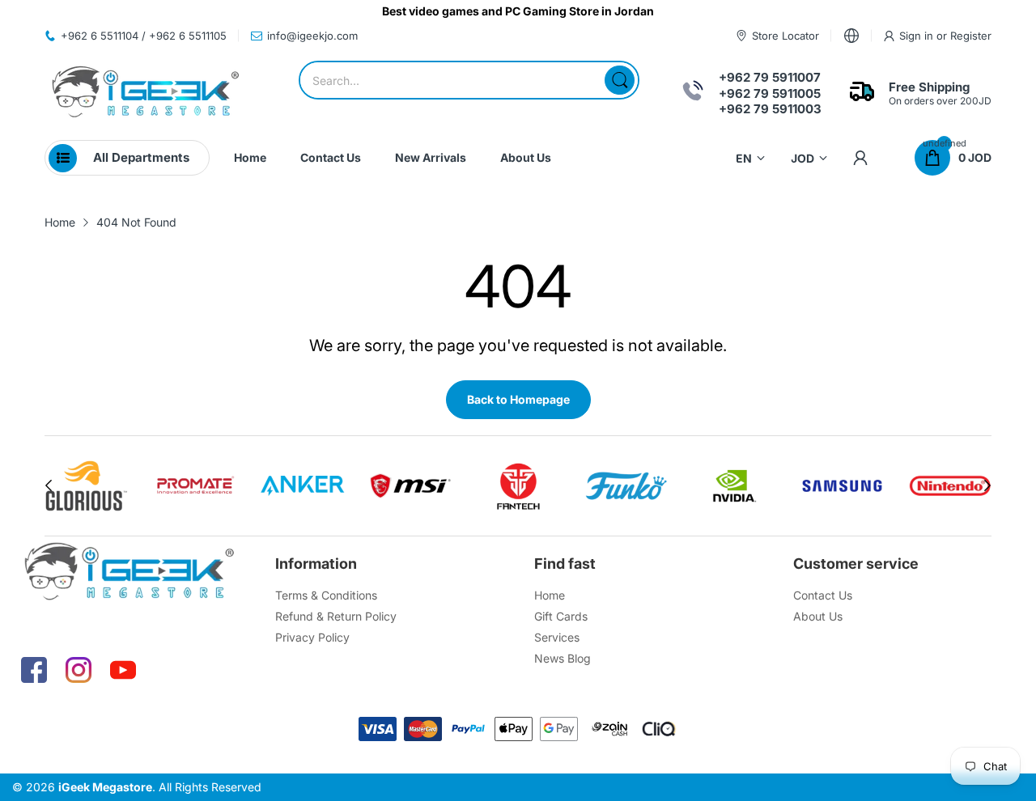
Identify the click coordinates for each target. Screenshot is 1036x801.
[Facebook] (34, 670)
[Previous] (987, 485)
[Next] (48, 485)
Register (970, 35)
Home (549, 595)
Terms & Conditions (326, 595)
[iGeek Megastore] (146, 93)
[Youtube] (123, 670)
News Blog (562, 658)
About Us (818, 616)
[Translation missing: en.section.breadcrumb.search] (620, 80)
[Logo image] (86, 486)
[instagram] (78, 670)
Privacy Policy (312, 637)
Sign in (917, 35)
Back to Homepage (518, 399)
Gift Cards (561, 616)
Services (557, 637)
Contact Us (822, 595)
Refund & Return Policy (336, 616)
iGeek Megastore (105, 787)
